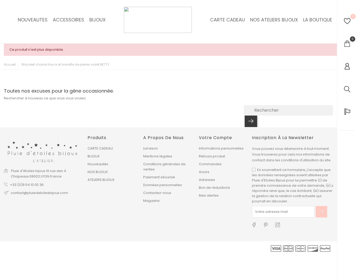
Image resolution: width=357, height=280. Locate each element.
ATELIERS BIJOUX (101, 179)
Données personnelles (162, 184)
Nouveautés (98, 164)
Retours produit (212, 156)
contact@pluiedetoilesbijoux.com (39, 192)
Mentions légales (157, 156)
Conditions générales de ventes (164, 167)
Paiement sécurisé (159, 177)
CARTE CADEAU (100, 148)
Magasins (151, 200)
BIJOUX (94, 156)
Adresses (207, 179)
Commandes (210, 164)
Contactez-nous (157, 192)
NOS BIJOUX (98, 171)
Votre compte (215, 138)
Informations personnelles (221, 148)
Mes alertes (209, 195)
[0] (347, 21)
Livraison (150, 148)
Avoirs (204, 171)
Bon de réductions (214, 187)
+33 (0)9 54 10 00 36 (27, 184)
